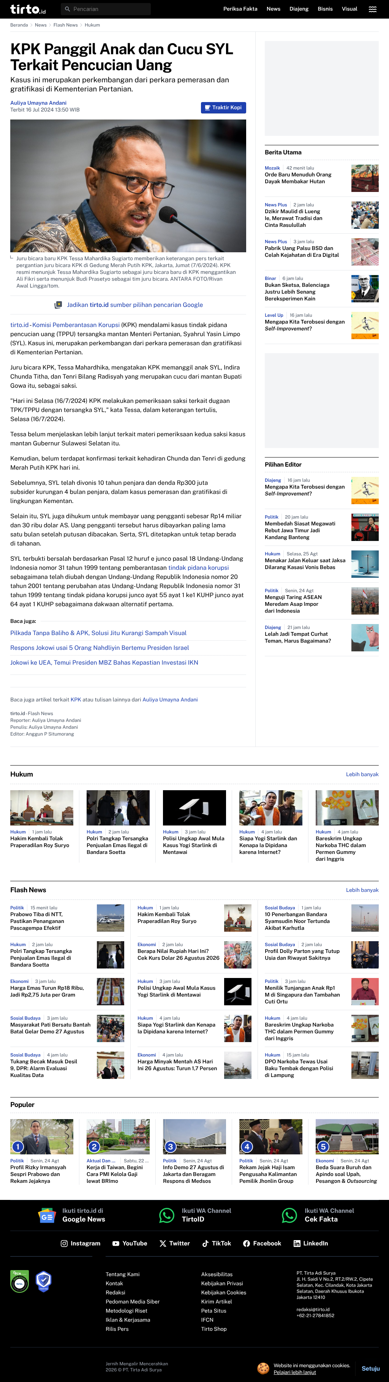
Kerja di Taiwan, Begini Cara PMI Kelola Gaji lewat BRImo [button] (115, 1174)
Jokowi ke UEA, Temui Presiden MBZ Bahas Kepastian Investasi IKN (104, 662)
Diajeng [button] (298, 9)
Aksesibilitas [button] (217, 1275)
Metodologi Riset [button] (126, 1311)
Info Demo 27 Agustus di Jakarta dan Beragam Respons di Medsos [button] (193, 1174)
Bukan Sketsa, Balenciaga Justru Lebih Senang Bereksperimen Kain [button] (297, 292)
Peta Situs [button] (213, 1311)
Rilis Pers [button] (117, 1329)
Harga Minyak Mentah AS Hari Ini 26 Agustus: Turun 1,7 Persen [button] (177, 1065)
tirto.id (19, 325)
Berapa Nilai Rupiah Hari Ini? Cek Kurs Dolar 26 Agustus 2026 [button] (179, 954)
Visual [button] (349, 9)
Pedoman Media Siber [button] (133, 1302)
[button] (28, 9)
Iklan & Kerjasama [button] (128, 1320)
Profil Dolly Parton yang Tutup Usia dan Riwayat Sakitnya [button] (302, 954)
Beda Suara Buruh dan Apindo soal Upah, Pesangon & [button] (346, 1174)
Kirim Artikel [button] (216, 1302)
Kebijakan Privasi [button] (222, 1284)
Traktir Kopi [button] (227, 108)
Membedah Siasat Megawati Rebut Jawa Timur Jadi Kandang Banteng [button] (300, 531)
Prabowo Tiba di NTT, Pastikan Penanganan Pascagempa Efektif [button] (37, 921)
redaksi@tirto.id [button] (313, 1309)
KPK (76, 700)
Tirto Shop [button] (214, 1329)
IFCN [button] (207, 1320)
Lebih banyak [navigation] (362, 775)
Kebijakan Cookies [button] (224, 1293)
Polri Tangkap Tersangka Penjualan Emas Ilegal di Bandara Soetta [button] (117, 845)
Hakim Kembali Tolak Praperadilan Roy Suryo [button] (39, 842)
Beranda (19, 25)
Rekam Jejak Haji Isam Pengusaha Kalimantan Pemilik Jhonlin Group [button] (268, 1174)
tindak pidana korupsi (198, 567)
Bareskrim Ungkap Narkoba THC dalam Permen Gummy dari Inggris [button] (341, 849)
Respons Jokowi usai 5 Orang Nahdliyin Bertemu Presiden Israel (99, 647)
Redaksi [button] (115, 1293)
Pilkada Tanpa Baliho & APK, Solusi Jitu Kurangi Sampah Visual (98, 633)
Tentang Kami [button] (122, 1275)
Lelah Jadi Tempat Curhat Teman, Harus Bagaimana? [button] (298, 637)
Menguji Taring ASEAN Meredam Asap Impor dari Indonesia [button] (293, 604)
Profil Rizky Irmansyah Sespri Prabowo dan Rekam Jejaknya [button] (38, 1174)
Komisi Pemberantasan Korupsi (76, 325)
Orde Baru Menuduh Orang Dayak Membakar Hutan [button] (298, 178)
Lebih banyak (362, 890)
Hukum (92, 25)
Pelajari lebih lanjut (295, 1372)
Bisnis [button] (325, 9)
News (41, 25)
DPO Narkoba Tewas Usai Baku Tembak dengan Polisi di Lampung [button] (299, 1069)
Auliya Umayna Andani (38, 103)
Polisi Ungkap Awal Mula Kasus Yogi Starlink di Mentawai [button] (194, 845)
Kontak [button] (114, 1284)
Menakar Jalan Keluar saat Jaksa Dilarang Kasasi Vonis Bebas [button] (305, 564)
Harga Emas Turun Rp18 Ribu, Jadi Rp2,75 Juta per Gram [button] (47, 991)
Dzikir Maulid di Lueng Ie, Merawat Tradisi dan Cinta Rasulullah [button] (294, 218)
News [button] (274, 9)
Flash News (66, 25)
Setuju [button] (371, 1368)
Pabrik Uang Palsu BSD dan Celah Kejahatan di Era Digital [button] (302, 251)
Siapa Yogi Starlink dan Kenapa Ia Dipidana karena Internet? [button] (268, 845)
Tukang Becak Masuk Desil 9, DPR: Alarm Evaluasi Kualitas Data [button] (43, 1069)
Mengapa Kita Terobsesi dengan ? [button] (305, 325)
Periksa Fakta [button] (240, 9)
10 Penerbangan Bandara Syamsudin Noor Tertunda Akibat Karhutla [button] (297, 921)
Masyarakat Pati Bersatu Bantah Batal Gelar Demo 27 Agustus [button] (50, 1028)
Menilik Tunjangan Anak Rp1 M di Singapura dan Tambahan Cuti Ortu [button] (302, 995)
